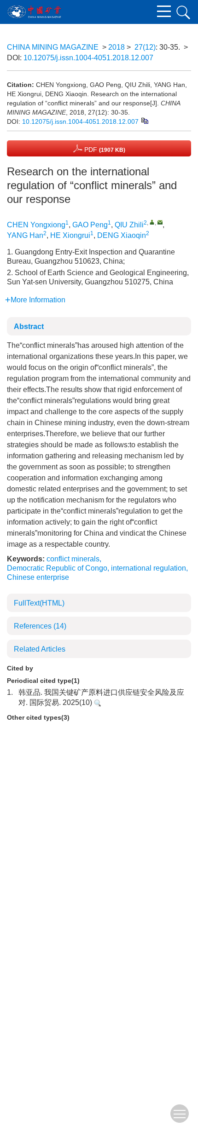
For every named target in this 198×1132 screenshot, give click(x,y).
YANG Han (25, 235)
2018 (116, 47)
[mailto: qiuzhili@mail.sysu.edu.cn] (160, 222)
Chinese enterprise (38, 577)
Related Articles (39, 649)
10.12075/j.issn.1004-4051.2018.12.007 (88, 58)
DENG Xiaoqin (121, 235)
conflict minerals (73, 559)
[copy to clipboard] (144, 120)
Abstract (29, 326)
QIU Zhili (129, 225)
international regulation (148, 568)
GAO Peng (90, 225)
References (40, 626)
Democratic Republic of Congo (57, 568)
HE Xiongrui (70, 235)
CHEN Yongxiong (36, 225)
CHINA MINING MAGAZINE (53, 47)
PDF (103, 149)
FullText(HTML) (39, 603)
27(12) (145, 47)
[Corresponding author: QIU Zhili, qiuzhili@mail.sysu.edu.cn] (152, 222)
